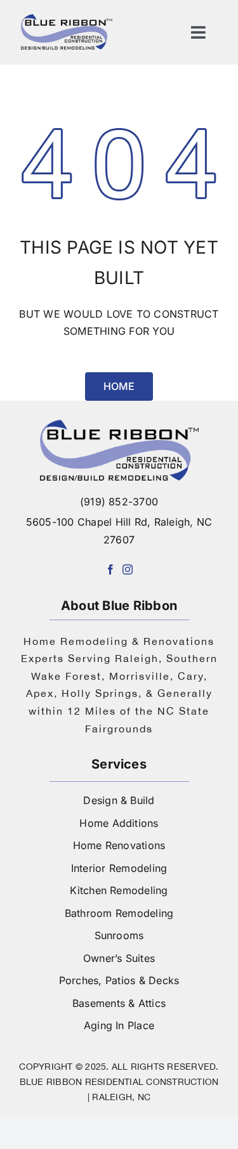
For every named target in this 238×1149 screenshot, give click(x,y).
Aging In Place (119, 1025)
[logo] (66, 17)
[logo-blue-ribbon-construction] (119, 425)
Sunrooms (119, 935)
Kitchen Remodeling (119, 890)
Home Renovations (119, 845)
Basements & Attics (119, 1003)
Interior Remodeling (119, 868)
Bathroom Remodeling (119, 913)
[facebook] (110, 569)
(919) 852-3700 (119, 501)
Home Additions (118, 823)
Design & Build (118, 800)
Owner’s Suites (119, 958)
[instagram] (127, 569)
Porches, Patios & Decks (119, 980)
